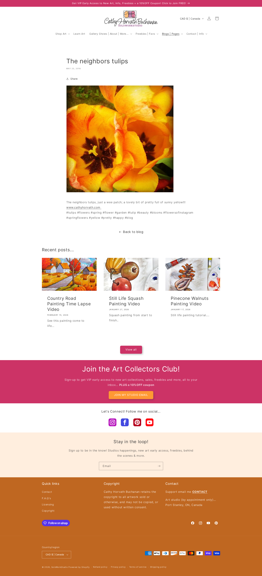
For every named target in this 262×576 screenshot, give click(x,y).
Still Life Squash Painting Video (126, 301)
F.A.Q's (46, 498)
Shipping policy (158, 567)
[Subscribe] (159, 466)
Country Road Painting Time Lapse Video (69, 304)
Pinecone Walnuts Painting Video (190, 301)
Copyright (48, 510)
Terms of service (138, 567)
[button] (62, 34)
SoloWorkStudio (60, 567)
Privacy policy (118, 567)
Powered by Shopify (79, 567)
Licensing (48, 504)
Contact (47, 491)
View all (131, 349)
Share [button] (74, 78)
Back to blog (133, 232)
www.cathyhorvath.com (83, 207)
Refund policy (100, 567)
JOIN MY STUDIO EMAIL (131, 395)
